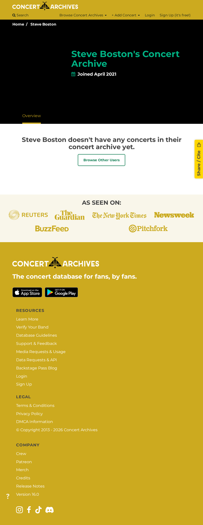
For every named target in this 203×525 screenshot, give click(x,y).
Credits (23, 478)
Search (22, 15)
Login (150, 15)
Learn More (27, 319)
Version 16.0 (27, 494)
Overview (31, 115)
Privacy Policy (29, 413)
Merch (22, 469)
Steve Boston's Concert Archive (125, 58)
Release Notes (30, 486)
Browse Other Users (101, 160)
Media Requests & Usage (41, 351)
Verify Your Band (32, 327)
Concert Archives (81, 429)
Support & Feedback (36, 343)
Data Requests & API (36, 360)
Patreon (24, 461)
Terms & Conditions (35, 405)
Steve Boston (43, 24)
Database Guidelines (36, 335)
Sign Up (24, 384)
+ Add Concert (124, 15)
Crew (21, 453)
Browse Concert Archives (81, 15)
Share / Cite (198, 162)
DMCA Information (34, 421)
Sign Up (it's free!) (175, 15)
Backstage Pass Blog (36, 368)
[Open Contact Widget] (8, 496)
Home (18, 24)
